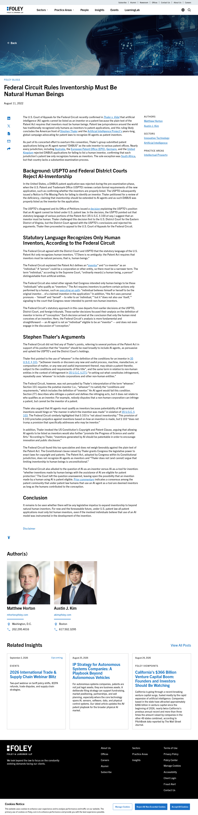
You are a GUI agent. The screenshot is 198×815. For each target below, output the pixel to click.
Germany (111, 148)
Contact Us (165, 2)
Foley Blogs (12, 79)
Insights (99, 10)
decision (95, 208)
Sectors (41, 10)
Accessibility (170, 771)
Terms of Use (170, 747)
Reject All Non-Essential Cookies (151, 806)
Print (9, 133)
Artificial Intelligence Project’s (105, 131)
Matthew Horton (153, 120)
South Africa (128, 156)
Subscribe (122, 2)
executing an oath (70, 290)
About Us (177, 2)
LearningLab (132, 10)
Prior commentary (84, 479)
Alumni (133, 2)
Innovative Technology (156, 137)
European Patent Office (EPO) (88, 148)
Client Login (170, 778)
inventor (92, 265)
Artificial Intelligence (156, 142)
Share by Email (9, 141)
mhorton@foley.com (17, 614)
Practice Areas (63, 10)
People (84, 10)
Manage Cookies (122, 806)
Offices (154, 2)
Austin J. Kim (151, 125)
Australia (60, 148)
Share (9, 149)
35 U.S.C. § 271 (78, 372)
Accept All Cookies (180, 806)
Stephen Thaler (69, 131)
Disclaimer (29, 528)
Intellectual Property (156, 154)
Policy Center (171, 760)
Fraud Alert (170, 784)
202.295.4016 (20, 629)
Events (114, 10)
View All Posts (181, 645)
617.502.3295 (67, 629)
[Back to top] (9, 538)
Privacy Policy (171, 753)
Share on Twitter (9, 126)
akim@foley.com (62, 614)
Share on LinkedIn (9, 118)
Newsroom (144, 2)
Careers (188, 2)
